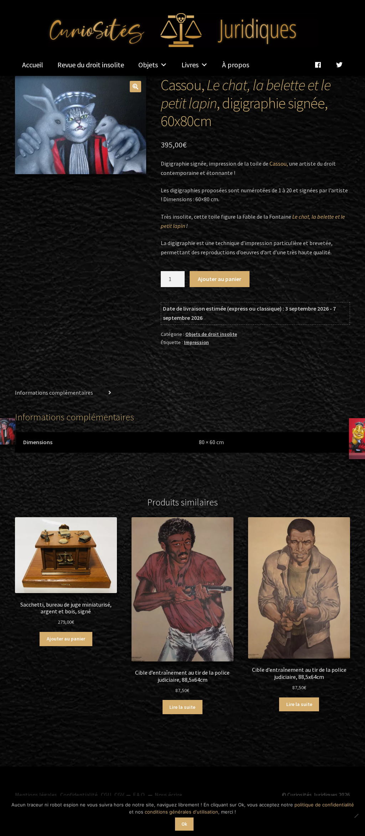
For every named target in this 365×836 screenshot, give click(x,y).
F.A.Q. (139, 794)
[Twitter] (339, 65)
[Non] (356, 815)
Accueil (32, 64)
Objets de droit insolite (211, 334)
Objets (148, 64)
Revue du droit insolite (90, 64)
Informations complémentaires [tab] (54, 392)
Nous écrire (168, 794)
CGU (106, 794)
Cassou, (278, 163)
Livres (190, 64)
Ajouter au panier (219, 278)
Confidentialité (79, 794)
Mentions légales (36, 794)
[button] (135, 86)
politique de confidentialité (324, 805)
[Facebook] (318, 65)
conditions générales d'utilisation (181, 812)
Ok (184, 824)
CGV (119, 794)
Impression (196, 342)
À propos (235, 64)
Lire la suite (182, 707)
